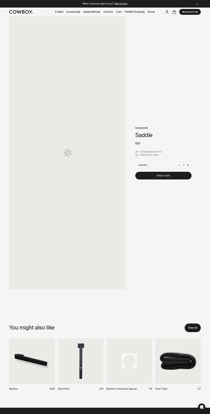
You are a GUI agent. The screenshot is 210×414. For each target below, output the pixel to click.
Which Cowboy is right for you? (105, 3)
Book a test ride (190, 11)
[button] (201, 407)
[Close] (197, 4)
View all (192, 327)
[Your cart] (174, 12)
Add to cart (163, 175)
